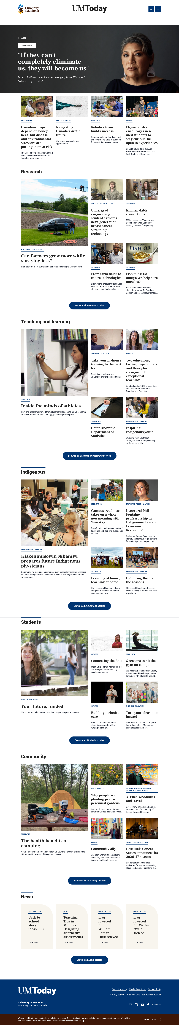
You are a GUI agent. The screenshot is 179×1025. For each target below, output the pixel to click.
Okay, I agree (150, 1019)
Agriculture (26, 121)
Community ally (103, 849)
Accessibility (154, 989)
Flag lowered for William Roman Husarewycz (108, 927)
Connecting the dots (106, 661)
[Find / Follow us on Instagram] (136, 1005)
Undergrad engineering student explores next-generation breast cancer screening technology (104, 222)
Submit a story (119, 989)
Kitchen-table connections (137, 212)
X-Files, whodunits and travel (140, 799)
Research (130, 204)
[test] (130, 1005)
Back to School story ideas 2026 (36, 923)
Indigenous (27, 45)
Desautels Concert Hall (137, 842)
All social (156, 1004)
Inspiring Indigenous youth (140, 430)
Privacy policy (117, 994)
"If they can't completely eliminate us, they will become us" (53, 62)
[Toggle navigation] (158, 9)
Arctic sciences (63, 121)
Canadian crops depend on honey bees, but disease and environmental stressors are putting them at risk (36, 137)
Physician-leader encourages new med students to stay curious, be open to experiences (142, 135)
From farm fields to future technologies (106, 276)
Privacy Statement (75, 1021)
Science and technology (102, 204)
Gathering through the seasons (141, 580)
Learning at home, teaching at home (105, 580)
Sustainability (97, 789)
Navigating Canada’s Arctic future (68, 131)
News (65, 911)
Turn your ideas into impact (142, 715)
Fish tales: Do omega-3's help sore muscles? (142, 278)
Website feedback (151, 994)
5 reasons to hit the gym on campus (141, 663)
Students (95, 121)
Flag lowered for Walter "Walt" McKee (141, 925)
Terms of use (133, 994)
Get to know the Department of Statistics (103, 432)
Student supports (29, 700)
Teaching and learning (136, 421)
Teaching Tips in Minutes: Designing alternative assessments (73, 927)
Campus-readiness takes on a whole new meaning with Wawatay (105, 517)
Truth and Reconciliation (138, 504)
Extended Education (100, 354)
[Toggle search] (151, 9)
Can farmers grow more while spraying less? (53, 258)
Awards (129, 354)
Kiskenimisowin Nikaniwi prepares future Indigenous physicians (50, 561)
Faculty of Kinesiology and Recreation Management (138, 789)
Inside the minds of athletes (51, 406)
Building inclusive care (105, 715)
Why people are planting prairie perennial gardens (105, 799)
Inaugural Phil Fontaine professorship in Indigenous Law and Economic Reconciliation (141, 520)
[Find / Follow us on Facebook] (148, 1005)
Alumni (129, 121)
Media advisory (35, 911)
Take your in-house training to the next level (106, 364)
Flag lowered (104, 911)
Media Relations (137, 989)
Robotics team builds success (102, 129)
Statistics (96, 421)
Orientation (96, 504)
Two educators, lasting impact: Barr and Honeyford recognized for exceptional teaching (141, 370)
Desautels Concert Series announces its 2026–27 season (142, 853)
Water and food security (32, 249)
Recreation (26, 834)
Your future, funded (42, 706)
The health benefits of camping (44, 843)
